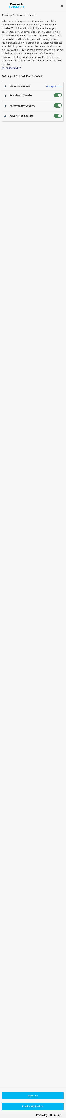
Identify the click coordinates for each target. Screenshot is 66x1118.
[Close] (62, 6)
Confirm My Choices (32, 1106)
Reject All (33, 1095)
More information (11, 67)
